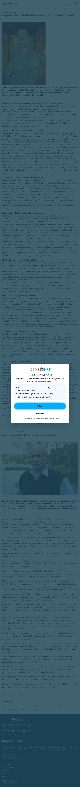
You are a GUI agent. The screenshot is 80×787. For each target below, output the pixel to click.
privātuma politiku (45, 381)
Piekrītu (40, 406)
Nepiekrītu (40, 413)
